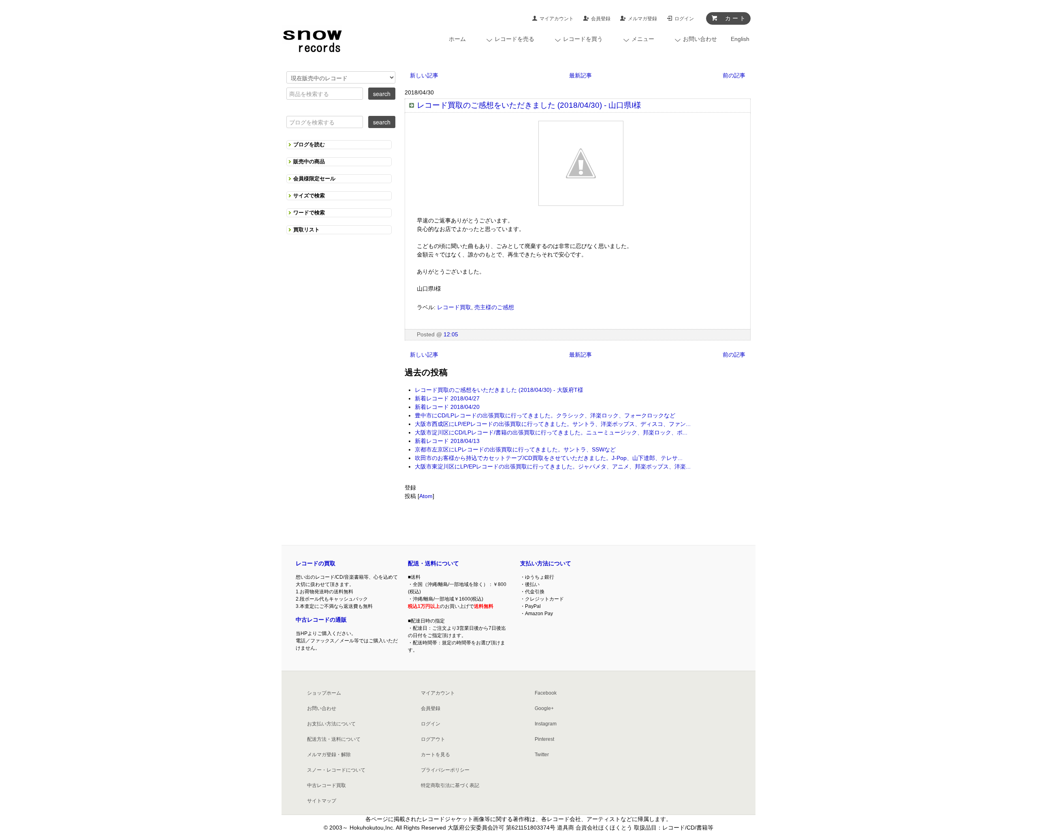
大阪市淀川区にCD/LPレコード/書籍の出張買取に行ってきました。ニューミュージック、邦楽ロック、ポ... (551, 432)
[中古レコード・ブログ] (312, 39)
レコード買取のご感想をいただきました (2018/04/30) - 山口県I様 (529, 105)
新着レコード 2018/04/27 (447, 398)
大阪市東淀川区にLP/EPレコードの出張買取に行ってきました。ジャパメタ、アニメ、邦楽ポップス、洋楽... (553, 466)
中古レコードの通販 (321, 619)
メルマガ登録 (642, 18)
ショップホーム (324, 693)
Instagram (546, 724)
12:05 (451, 334)
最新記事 (580, 75)
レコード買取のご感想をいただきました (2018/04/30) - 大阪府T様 (499, 390)
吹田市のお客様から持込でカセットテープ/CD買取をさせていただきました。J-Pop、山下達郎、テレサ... (549, 458)
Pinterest (544, 739)
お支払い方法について (331, 724)
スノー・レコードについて (336, 770)
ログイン (684, 18)
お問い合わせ (321, 708)
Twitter (542, 754)
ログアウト (433, 739)
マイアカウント (557, 18)
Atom (426, 496)
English (740, 39)
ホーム (457, 39)
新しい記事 (424, 75)
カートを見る (435, 754)
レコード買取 (454, 307)
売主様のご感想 (494, 307)
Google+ (544, 708)
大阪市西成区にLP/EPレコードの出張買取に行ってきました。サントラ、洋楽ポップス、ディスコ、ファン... (553, 424)
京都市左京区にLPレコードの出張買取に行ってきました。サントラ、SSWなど (515, 449)
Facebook (546, 693)
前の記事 (734, 75)
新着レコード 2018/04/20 (447, 407)
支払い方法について (545, 563)
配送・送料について (433, 563)
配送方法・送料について (334, 739)
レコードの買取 (315, 563)
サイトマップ (321, 801)
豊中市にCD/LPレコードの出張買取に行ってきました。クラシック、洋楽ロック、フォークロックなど (545, 415)
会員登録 (600, 18)
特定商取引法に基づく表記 (450, 785)
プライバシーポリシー (445, 770)
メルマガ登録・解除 (329, 754)
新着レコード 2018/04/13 (447, 441)
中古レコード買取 (326, 785)
